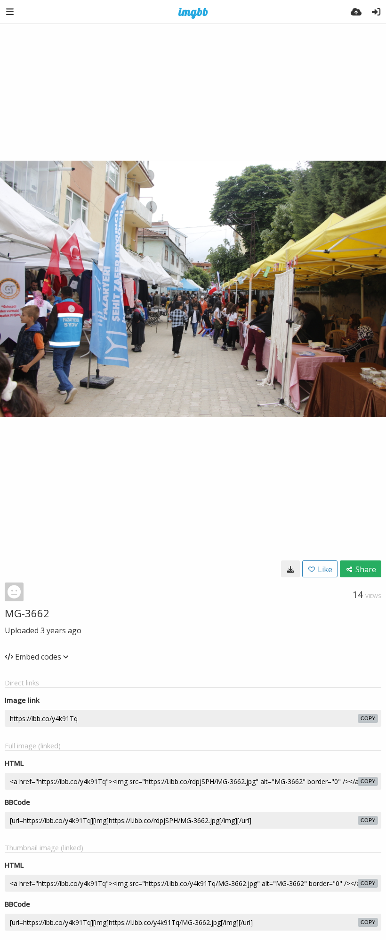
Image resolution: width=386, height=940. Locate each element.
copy (368, 718)
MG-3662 (27, 613)
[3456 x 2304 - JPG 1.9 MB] (290, 568)
